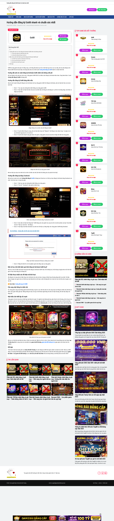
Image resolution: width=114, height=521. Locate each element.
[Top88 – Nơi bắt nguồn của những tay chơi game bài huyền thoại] (83, 235)
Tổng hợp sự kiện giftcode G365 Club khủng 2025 (90, 333)
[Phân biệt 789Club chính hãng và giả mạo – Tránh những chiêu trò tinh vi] (18, 389)
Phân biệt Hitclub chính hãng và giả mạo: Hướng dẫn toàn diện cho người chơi (61, 379)
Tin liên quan (13, 360)
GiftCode (71, 17)
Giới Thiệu (95, 483)
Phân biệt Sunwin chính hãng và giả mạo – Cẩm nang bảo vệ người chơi (40, 398)
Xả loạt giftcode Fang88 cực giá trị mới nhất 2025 (90, 459)
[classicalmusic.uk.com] (11, 473)
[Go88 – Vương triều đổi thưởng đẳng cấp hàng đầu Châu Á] (83, 37)
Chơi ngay (63, 36)
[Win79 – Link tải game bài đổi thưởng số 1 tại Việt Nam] (83, 147)
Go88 (33, 178)
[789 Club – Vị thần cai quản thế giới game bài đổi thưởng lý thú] (83, 103)
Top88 (93, 233)
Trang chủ (10, 17)
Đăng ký (93, 9)
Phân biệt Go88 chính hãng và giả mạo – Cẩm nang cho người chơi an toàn (39, 379)
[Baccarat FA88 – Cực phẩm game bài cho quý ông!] (62, 389)
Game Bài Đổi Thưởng (22, 483)
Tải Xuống (63, 39)
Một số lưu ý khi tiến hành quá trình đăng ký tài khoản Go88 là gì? (24, 57)
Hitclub (93, 79)
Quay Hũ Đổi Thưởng (40, 17)
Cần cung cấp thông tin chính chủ (18, 60)
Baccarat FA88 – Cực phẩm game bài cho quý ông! (88, 302)
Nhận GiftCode (46, 39)
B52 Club (93, 211)
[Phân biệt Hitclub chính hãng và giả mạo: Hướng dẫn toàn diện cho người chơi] (62, 369)
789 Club (93, 101)
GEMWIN (93, 123)
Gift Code (80, 307)
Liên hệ (100, 483)
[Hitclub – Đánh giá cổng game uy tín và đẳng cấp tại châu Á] (83, 81)
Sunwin (93, 57)
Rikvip (92, 189)
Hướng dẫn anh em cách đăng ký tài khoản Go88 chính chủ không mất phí (26, 51)
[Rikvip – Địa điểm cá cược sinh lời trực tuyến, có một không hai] (83, 191)
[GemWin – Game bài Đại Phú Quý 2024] (83, 125)
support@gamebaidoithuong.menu (58, 483)
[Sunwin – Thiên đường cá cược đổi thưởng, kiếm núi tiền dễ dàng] (83, 59)
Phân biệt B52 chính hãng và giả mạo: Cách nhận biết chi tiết (16, 378)
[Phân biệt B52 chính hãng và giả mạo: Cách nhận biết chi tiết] (18, 369)
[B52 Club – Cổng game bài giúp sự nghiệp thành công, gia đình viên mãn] (83, 213)
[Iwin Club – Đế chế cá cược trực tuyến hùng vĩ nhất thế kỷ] (83, 169)
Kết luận (11, 64)
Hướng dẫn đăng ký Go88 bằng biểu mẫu (20, 53)
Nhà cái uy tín (51, 17)
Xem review (98, 50)
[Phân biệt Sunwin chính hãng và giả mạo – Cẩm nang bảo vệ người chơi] (40, 389)
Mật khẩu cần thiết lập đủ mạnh (18, 62)
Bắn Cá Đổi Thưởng (28, 17)
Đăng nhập (103, 9)
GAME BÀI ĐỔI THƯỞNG (11, 25)
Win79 (93, 145)
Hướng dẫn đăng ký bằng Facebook (19, 55)
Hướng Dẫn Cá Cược (62, 17)
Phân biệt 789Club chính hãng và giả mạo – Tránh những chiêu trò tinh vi (17, 398)
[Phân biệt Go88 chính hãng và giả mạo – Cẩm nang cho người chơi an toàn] (40, 369)
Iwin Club (93, 167)
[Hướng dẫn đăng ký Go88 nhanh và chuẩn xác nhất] (16, 38)
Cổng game (18, 17)
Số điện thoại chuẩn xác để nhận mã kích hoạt (21, 58)
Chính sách (105, 483)
